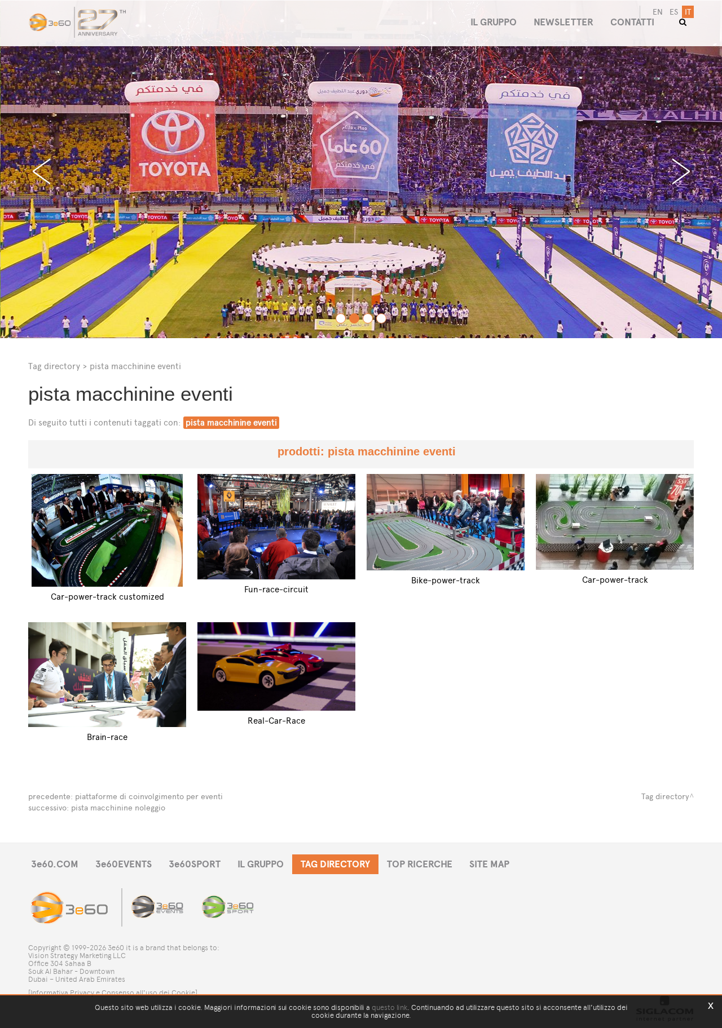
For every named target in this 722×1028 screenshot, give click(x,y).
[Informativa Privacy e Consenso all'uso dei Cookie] (112, 993)
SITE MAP (489, 864)
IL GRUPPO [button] (493, 22)
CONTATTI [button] (632, 22)
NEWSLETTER (563, 22)
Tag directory (54, 366)
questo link (389, 1007)
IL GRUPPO (260, 864)
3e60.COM (54, 864)
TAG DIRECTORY (335, 864)
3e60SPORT (195, 864)
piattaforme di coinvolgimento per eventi (149, 796)
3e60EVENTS (123, 864)
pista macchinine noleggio (118, 808)
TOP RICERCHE (419, 864)
